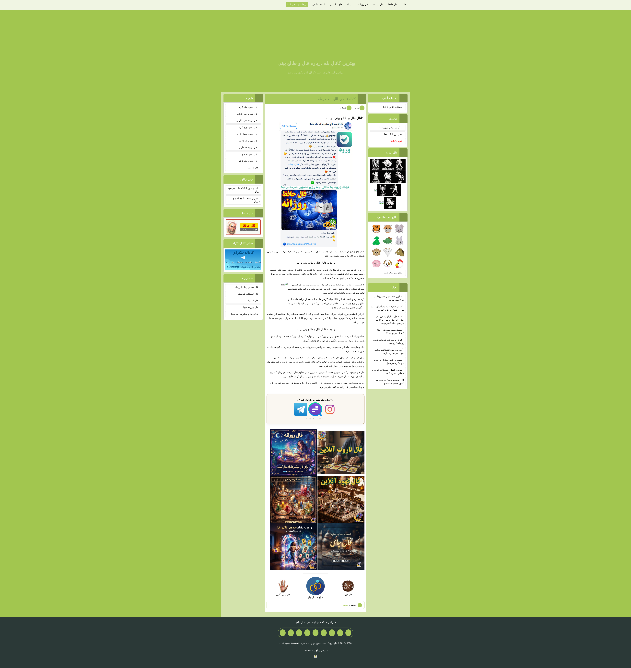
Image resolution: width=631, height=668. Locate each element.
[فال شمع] (293, 499)
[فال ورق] (293, 546)
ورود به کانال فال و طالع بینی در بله (315, 262)
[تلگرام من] (340, 632)
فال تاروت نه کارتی (248, 141)
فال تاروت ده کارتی (248, 147)
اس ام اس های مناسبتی (341, 4)
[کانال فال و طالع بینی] (315, 184)
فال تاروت (378, 4)
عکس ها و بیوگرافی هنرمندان (244, 314)
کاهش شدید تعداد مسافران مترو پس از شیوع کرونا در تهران (387, 308)
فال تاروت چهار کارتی (247, 120)
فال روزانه (363, 4)
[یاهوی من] (348, 632)
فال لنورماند (252, 300)
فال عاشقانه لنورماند (248, 294)
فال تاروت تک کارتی (248, 107)
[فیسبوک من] (332, 632)
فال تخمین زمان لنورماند (246, 287)
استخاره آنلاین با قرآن (392, 107)
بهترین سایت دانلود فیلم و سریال (246, 200)
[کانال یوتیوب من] (291, 632)
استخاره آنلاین (318, 4)
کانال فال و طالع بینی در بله (337, 99)
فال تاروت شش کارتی (247, 134)
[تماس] (315, 632)
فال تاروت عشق (250, 154)
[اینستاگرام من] (324, 632)
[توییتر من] (307, 632)
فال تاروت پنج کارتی (248, 127)
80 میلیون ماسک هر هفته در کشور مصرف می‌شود (390, 382)
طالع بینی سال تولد (393, 272)
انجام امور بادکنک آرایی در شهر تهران (244, 190)
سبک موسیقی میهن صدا (390, 127)
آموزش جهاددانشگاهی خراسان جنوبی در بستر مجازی (388, 351)
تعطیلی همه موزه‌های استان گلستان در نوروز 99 (390, 331)
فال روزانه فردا (250, 307)
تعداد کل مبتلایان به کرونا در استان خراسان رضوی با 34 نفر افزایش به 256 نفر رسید (389, 319)
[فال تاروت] (340, 452)
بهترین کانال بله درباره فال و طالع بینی (316, 63)
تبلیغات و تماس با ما (297, 4)
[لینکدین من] (283, 632)
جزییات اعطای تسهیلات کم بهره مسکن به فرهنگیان (388, 372)
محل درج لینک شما (393, 134)
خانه (404, 4)
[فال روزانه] (293, 452)
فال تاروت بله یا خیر (248, 161)
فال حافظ (392, 4)
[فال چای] (340, 546)
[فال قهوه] (340, 499)
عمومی (345, 605)
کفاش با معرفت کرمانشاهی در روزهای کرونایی (388, 341)
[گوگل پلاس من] (299, 632)
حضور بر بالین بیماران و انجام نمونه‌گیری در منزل (389, 361)
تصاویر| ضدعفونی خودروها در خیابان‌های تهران (389, 298)
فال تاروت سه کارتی (247, 114)
